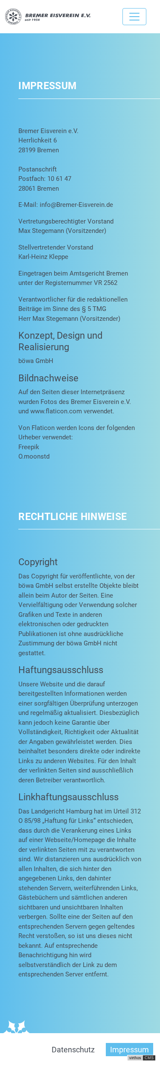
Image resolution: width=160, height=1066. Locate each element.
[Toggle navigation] (134, 16)
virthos (135, 1058)
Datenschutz (73, 1049)
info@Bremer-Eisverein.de (76, 205)
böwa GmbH (35, 361)
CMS (149, 1058)
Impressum (129, 1049)
